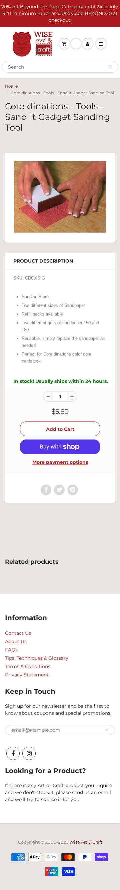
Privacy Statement (27, 675)
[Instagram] (29, 753)
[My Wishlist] (76, 44)
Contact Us (18, 633)
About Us (16, 641)
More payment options (60, 462)
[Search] (110, 67)
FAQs (11, 650)
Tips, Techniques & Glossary (36, 658)
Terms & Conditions (27, 666)
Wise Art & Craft (85, 842)
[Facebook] (13, 753)
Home (11, 86)
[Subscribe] (106, 729)
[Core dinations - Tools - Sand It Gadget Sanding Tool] (60, 197)
